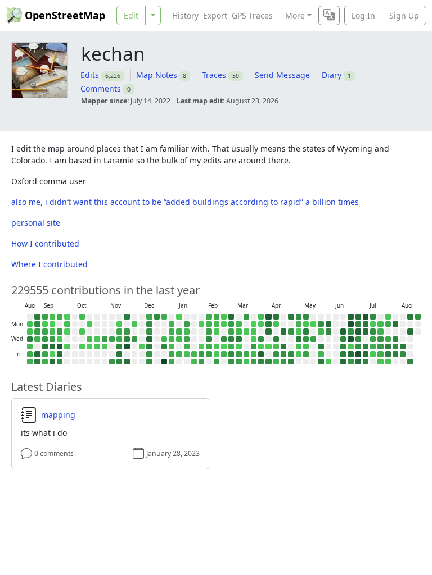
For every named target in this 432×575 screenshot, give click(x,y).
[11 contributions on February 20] (216, 354)
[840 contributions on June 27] (350, 361)
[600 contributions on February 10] (209, 331)
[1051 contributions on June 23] (350, 331)
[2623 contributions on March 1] (231, 317)
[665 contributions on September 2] (37, 331)
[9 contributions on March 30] (261, 324)
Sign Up (404, 15)
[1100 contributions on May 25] (320, 324)
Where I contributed (49, 264)
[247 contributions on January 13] (179, 331)
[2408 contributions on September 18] (52, 346)
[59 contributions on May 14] (306, 346)
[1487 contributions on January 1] (164, 346)
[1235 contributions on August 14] (403, 354)
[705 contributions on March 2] (231, 324)
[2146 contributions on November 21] (119, 354)
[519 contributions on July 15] (373, 339)
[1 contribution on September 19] (52, 354)
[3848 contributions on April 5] (268, 317)
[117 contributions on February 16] (216, 324)
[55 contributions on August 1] (388, 361)
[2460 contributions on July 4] (358, 361)
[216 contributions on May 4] (299, 324)
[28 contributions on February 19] (216, 346)
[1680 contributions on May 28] (320, 346)
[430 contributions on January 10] (171, 361)
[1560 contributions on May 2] (291, 361)
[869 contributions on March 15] (246, 317)
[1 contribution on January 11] (179, 317)
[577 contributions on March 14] (238, 361)
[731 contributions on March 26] (253, 346)
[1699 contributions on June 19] (343, 354)
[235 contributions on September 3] (37, 339)
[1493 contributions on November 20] (119, 346)
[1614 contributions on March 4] (231, 339)
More (295, 15)
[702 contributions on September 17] (52, 339)
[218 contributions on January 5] (171, 324)
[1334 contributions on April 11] (268, 361)
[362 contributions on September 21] (59, 317)
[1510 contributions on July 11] (365, 361)
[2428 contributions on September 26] (59, 354)
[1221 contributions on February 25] (224, 339)
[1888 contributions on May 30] (320, 361)
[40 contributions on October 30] (97, 346)
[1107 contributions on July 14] (373, 331)
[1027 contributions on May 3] (299, 317)
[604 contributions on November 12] (112, 339)
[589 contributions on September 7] (45, 317)
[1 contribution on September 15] (52, 324)
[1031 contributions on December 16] (149, 331)
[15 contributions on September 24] (59, 339)
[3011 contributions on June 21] (350, 317)
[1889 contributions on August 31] (37, 317)
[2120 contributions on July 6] (365, 324)
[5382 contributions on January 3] (164, 361)
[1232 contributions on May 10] (306, 317)
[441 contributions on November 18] (119, 331)
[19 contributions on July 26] (388, 317)
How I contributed (45, 243)
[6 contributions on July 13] (373, 324)
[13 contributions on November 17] (119, 324)
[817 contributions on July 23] (380, 346)
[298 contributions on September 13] (45, 361)
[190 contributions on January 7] (171, 339)
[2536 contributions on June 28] (358, 317)
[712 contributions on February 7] (201, 361)
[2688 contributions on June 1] (328, 324)
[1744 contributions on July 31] (388, 354)
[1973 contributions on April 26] (291, 317)
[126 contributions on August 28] (30, 346)
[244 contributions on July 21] (380, 331)
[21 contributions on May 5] (299, 331)
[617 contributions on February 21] (216, 361)
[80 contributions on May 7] (299, 346)
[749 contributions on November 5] (104, 339)
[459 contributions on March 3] (231, 331)
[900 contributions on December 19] (149, 354)
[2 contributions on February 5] (201, 346)
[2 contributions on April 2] (261, 346)
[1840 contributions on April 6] (268, 324)
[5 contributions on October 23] (89, 346)
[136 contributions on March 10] (238, 331)
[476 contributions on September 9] (45, 331)
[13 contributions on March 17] (246, 331)
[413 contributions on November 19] (119, 339)
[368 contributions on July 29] (388, 339)
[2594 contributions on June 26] (350, 354)
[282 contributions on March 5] (231, 346)
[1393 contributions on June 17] (343, 339)
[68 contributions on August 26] (30, 331)
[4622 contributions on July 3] (358, 354)
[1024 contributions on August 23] (418, 317)
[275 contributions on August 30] (30, 361)
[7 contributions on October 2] (67, 346)
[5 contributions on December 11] (142, 346)
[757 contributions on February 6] (201, 354)
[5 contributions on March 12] (238, 346)
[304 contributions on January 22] (187, 346)
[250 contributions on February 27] (224, 354)
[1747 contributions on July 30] (388, 346)
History (185, 15)
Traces (214, 75)
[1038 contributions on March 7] (231, 361)
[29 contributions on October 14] (82, 331)
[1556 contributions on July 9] (365, 346)
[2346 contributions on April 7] (268, 331)
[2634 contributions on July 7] (365, 331)
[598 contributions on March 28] (253, 361)
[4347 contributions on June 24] (350, 339)
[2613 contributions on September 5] (37, 354)
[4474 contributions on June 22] (350, 324)
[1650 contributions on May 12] (306, 331)
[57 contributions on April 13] (276, 324)
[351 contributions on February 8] (209, 317)
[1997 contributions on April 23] (283, 346)
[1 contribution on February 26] (224, 346)
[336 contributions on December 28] (164, 317)
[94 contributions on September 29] (67, 324)
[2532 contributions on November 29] (126, 361)
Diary (331, 75)
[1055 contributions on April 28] (291, 331)
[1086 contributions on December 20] (149, 361)
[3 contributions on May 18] (313, 324)
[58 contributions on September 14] (52, 317)
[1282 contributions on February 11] (209, 339)
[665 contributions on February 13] (209, 354)
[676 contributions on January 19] (187, 324)
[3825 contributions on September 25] (59, 346)
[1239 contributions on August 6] (395, 346)
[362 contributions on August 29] (30, 354)
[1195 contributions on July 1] (358, 339)
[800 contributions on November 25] (126, 331)
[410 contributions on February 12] (209, 346)
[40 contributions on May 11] (306, 324)
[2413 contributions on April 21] (283, 331)
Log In (363, 15)
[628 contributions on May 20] (313, 339)
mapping (58, 415)
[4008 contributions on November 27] (126, 346)
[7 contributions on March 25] (253, 339)
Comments (100, 88)
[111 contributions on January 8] (171, 346)
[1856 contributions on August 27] (30, 339)
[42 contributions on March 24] (253, 331)
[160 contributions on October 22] (89, 339)
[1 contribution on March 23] (253, 324)
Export (215, 15)
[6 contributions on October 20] (89, 324)
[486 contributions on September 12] (45, 354)
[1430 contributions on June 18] (343, 346)
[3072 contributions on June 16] (343, 331)
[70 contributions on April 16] (276, 346)
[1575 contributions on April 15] (276, 339)
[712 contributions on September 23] (59, 331)
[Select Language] (329, 15)
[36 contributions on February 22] (224, 317)
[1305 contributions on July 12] (373, 317)
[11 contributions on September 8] (45, 324)
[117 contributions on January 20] (187, 331)
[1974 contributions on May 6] (299, 339)
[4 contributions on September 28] (67, 317)
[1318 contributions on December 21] (157, 317)
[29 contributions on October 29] (97, 339)
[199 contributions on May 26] (320, 331)
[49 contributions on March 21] (246, 361)
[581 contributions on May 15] (306, 354)
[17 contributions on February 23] (224, 324)
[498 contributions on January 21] (187, 339)
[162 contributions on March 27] (253, 354)
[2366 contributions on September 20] (52, 361)
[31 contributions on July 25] (380, 361)
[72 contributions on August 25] (30, 324)
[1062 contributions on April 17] (276, 354)
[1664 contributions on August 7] (395, 354)
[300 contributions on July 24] (380, 354)
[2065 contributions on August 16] (410, 317)
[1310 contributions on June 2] (328, 331)
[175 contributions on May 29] (320, 354)
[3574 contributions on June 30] (358, 331)
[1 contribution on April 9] (268, 346)
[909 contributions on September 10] (45, 339)
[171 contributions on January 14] (179, 339)
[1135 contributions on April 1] (261, 339)
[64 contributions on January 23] (187, 354)
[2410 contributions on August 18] (410, 331)
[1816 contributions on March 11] (238, 339)
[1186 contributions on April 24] (283, 354)
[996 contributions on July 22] (380, 339)
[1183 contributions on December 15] (149, 324)
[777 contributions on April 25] (283, 361)
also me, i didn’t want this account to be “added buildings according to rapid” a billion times (185, 202)
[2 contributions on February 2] (201, 324)
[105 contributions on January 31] (194, 361)
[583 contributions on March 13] (238, 354)
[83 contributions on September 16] (52, 331)
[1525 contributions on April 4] (261, 361)
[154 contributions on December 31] (164, 339)
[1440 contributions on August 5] (395, 339)
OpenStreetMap (65, 15)
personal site (35, 222)
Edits (89, 75)
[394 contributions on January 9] (171, 354)
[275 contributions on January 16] (179, 354)
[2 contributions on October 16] (82, 346)
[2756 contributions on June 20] (343, 361)
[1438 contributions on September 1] (37, 324)
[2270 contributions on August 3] (395, 324)
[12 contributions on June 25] (350, 346)
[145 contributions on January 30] (194, 354)
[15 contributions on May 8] (299, 354)
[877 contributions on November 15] (112, 361)
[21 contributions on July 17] (373, 354)
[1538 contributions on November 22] (119, 361)
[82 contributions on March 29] (261, 317)
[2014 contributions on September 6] (37, 361)
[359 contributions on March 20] (246, 354)
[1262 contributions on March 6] (231, 354)
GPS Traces (252, 15)
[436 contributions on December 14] (149, 317)
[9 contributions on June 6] (328, 361)
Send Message (282, 75)
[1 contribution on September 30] (67, 331)
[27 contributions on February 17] (216, 331)
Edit (131, 15)
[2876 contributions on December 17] (149, 339)
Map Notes (156, 75)
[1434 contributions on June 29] (358, 324)
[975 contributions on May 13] (306, 339)
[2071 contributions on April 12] (276, 317)
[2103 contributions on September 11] (45, 346)
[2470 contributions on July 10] (365, 354)
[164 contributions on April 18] (276, 361)
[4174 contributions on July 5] (365, 317)
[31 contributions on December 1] (134, 324)
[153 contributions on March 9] (238, 324)
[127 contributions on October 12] (82, 317)
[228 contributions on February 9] (209, 324)
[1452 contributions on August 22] (410, 361)
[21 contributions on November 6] (104, 346)
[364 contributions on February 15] (216, 317)
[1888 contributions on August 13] (403, 346)
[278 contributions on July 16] (373, 346)
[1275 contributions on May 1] (291, 354)
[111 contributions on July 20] (380, 324)
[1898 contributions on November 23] (126, 317)
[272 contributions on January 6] (171, 331)
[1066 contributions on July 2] (358, 346)
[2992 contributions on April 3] (261, 354)
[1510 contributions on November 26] (126, 339)
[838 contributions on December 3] (134, 339)
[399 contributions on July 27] (388, 324)
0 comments (54, 453)
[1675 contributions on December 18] (149, 346)
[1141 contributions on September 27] (59, 361)
